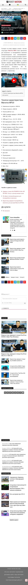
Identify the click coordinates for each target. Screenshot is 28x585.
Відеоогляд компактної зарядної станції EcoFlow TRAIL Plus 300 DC (16, 382)
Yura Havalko (15, 217)
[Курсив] (4, 303)
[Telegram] (15, 38)
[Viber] (21, 38)
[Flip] (24, 38)
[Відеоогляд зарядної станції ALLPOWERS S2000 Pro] (5, 361)
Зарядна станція (15, 277)
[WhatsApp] (18, 38)
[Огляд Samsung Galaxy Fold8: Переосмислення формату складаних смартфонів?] (5, 513)
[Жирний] (2, 303)
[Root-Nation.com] (14, 2)
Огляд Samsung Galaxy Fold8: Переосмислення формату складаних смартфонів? (18, 512)
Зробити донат (14, 520)
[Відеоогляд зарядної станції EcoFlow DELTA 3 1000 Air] (14, 346)
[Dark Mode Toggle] (26, 580)
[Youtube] (14, 229)
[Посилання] (11, 303)
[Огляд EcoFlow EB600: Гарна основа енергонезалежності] (5, 368)
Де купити (5, 95)
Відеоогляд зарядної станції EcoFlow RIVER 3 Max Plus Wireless (17, 250)
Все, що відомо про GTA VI (17, 494)
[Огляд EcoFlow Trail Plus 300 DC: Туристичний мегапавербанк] (5, 375)
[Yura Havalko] (6, 223)
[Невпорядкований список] (7, 303)
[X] (5, 38)
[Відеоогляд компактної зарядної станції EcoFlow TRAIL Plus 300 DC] (5, 382)
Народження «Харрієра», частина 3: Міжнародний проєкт (17, 479)
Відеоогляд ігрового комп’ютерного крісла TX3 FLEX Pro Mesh (17, 268)
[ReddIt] (12, 38)
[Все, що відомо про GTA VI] (5, 496)
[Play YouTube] (14, 80)
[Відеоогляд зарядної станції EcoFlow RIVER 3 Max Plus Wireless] (5, 251)
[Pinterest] (9, 38)
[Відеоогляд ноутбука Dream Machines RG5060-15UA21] (5, 260)
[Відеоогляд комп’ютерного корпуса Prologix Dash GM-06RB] (5, 242)
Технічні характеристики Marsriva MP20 (13, 93)
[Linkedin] (13, 392)
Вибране (7, 277)
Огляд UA (22, 277)
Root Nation (4, 8)
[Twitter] (7, 392)
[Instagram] (12, 229)
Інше (10, 8)
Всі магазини (6, 211)
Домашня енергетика (18, 8)
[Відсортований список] (6, 303)
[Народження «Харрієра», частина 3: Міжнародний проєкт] (5, 479)
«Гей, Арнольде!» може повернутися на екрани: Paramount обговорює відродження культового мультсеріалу (13, 450)
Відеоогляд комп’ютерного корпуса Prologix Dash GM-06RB (17, 241)
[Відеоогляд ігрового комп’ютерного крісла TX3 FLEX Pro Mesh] (5, 270)
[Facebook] (2, 38)
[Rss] (5, 392)
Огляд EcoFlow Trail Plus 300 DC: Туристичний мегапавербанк (17, 374)
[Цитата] (9, 303)
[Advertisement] (14, 416)
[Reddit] (15, 392)
